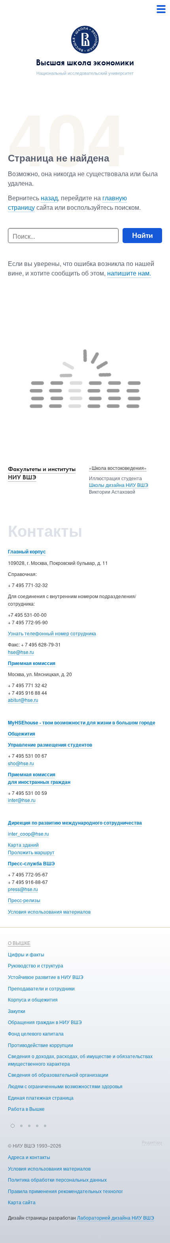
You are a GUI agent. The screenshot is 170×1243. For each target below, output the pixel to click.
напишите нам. (129, 272)
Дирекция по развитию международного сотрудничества (75, 822)
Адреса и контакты (29, 1157)
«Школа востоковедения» (118, 467)
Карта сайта (22, 1202)
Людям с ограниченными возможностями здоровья (65, 1086)
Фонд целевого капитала (36, 1033)
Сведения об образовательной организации (58, 1074)
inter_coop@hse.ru (28, 833)
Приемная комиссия (31, 663)
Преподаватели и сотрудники (41, 988)
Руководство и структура (35, 965)
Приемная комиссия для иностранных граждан (39, 778)
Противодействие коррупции (40, 1045)
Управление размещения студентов (50, 744)
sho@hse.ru (21, 763)
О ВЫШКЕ (19, 942)
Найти (142, 235)
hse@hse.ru (21, 651)
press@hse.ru (23, 889)
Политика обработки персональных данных (57, 1179)
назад (49, 197)
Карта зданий (23, 844)
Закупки (16, 1010)
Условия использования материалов (49, 911)
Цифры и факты (26, 954)
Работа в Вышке (26, 1108)
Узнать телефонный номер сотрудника (52, 633)
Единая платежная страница (41, 1097)
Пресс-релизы (24, 900)
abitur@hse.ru (23, 699)
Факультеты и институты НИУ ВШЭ (42, 473)
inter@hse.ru (22, 799)
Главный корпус (27, 551)
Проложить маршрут (31, 852)
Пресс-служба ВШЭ (31, 863)
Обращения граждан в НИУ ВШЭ (45, 1022)
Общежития (21, 733)
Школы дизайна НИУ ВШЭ (118, 484)
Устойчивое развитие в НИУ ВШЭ (45, 976)
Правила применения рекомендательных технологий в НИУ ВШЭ (82, 1191)
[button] (12, 1125)
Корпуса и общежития (33, 999)
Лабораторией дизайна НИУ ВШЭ (115, 1217)
